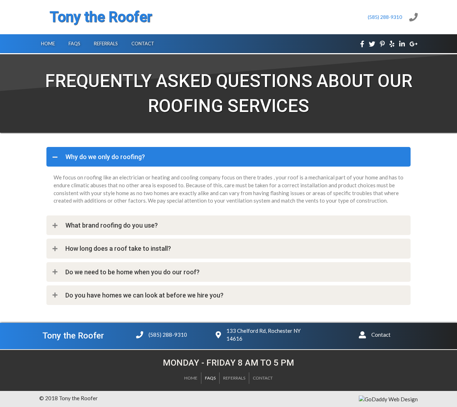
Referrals (234, 378)
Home (190, 378)
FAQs (210, 378)
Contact (263, 378)
